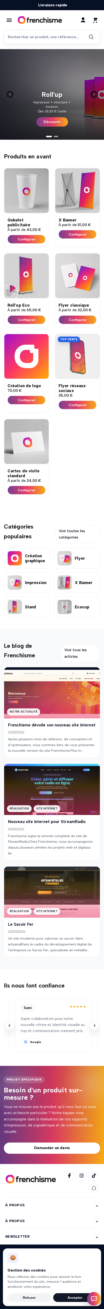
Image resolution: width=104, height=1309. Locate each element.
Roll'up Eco (18, 305)
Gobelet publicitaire (18, 222)
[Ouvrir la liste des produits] (9, 20)
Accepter (74, 1298)
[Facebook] (69, 1176)
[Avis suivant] (94, 1025)
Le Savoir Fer (20, 924)
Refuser (29, 1298)
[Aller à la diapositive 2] (56, 136)
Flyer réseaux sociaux (72, 388)
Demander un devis (52, 1147)
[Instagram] (81, 1176)
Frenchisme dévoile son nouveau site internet (52, 725)
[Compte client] (83, 20)
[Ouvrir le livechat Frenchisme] (94, 1299)
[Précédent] (10, 94)
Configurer (27, 239)
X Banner (67, 220)
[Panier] (95, 20)
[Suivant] (94, 94)
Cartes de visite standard (23, 473)
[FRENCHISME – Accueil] (30, 1179)
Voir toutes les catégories (72, 534)
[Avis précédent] (9, 1025)
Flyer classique (74, 305)
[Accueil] (39, 20)
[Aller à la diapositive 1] (49, 136)
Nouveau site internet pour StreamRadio (47, 821)
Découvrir (52, 122)
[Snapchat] (94, 1188)
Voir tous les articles (75, 653)
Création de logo (24, 385)
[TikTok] (94, 1176)
